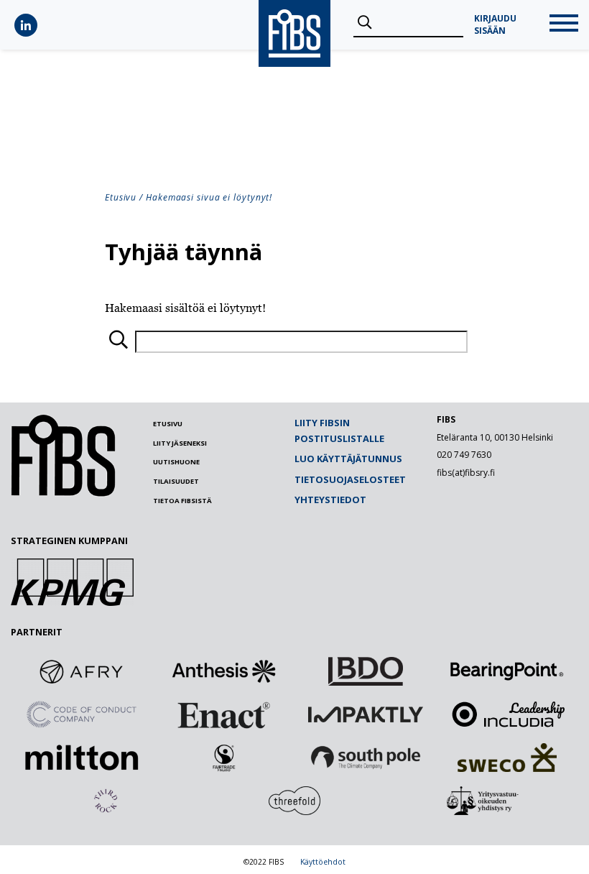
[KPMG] (72, 602)
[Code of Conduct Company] (81, 714)
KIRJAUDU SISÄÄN (495, 25)
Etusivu (120, 197)
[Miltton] (81, 757)
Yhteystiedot (330, 499)
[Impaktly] (365, 714)
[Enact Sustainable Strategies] (223, 714)
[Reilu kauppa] (223, 757)
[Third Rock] (105, 800)
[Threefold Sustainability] (294, 800)
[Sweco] (507, 757)
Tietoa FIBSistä (182, 500)
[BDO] (365, 671)
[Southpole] (365, 757)
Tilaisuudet (176, 481)
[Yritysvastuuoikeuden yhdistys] (483, 800)
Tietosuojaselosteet (350, 479)
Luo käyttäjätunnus (348, 458)
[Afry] (81, 671)
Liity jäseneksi (180, 443)
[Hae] (364, 23)
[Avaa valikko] (564, 25)
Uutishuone (176, 461)
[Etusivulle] (63, 493)
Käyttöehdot (322, 862)
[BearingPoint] (507, 671)
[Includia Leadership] (507, 714)
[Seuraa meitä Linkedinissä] (25, 25)
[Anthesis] (223, 671)
